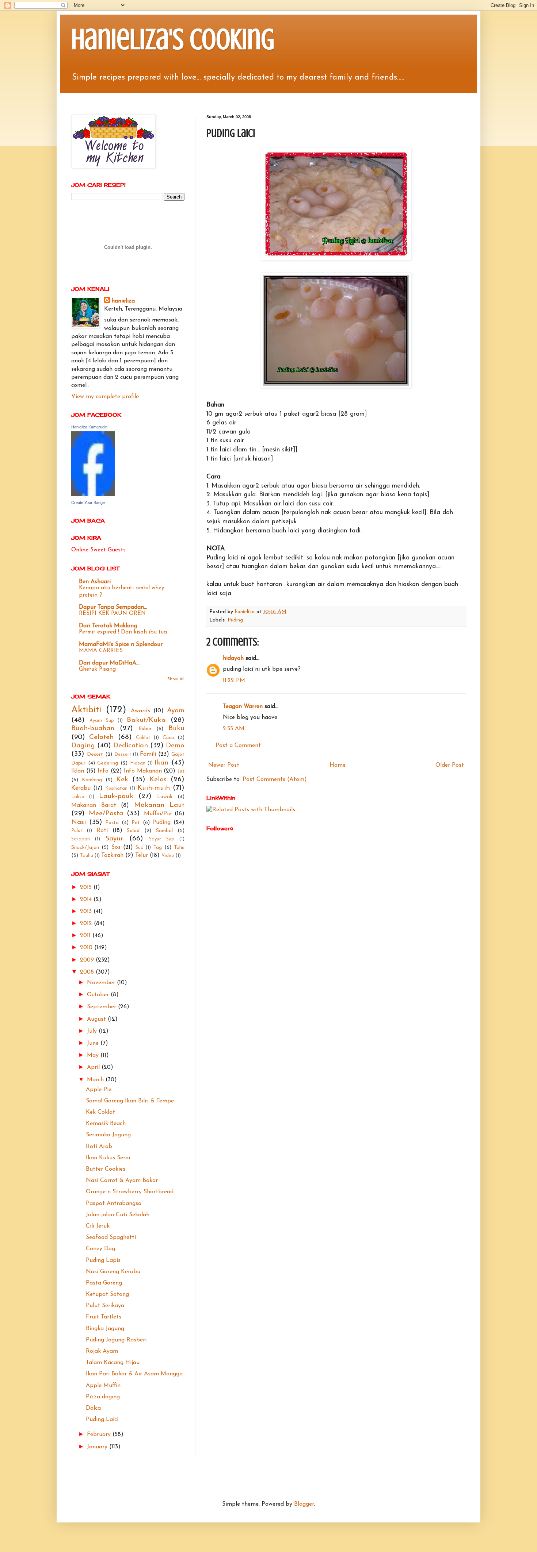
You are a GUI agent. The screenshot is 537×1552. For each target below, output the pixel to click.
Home (338, 765)
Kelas (158, 779)
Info (103, 771)
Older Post (449, 765)
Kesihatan (116, 788)
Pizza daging (103, 1397)
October (99, 995)
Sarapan (80, 839)
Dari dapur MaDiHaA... (109, 663)
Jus (181, 771)
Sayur (114, 838)
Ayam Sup (102, 720)
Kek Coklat (100, 1112)
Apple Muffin (103, 1386)
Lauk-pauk (116, 796)
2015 (87, 887)
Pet (136, 822)
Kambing (92, 780)
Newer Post (223, 765)
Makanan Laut (159, 805)
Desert (95, 754)
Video (167, 855)
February (100, 1434)
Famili (148, 754)
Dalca (93, 1408)
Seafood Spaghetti (111, 1237)
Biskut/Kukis (146, 720)
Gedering (107, 763)
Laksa (77, 796)
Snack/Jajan (85, 847)
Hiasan (137, 763)
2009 (88, 960)
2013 (87, 911)
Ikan (161, 762)
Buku (176, 728)
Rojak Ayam (102, 1351)
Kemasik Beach (106, 1124)
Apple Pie (98, 1090)
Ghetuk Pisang (97, 669)
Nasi (78, 822)
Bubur (145, 729)
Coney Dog (100, 1249)
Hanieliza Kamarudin (89, 427)
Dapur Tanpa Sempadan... (113, 607)
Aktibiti (86, 710)
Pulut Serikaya (105, 1306)
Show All (175, 679)
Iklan (77, 771)
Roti (102, 830)
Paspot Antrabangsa (113, 1203)
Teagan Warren (243, 706)
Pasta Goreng (104, 1283)
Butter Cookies (105, 1169)
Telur (141, 855)
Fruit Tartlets (103, 1317)
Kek (122, 779)
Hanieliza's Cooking (172, 39)
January (98, 1447)
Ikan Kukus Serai (108, 1158)
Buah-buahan (92, 728)
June (93, 1043)
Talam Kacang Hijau (113, 1363)
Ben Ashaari (95, 582)
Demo (175, 745)
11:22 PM (234, 680)
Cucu (168, 737)
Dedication (130, 745)
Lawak (164, 797)
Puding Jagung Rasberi (116, 1340)
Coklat (143, 737)
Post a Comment (238, 745)
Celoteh (101, 737)
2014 (87, 899)
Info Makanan (143, 771)
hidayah (233, 658)
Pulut (77, 830)
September (102, 1007)
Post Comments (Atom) (275, 779)
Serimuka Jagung (108, 1135)
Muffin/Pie (157, 814)
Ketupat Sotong (107, 1294)
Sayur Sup (161, 839)
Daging (83, 745)
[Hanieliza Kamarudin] (93, 494)
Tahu (179, 847)
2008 (88, 972)
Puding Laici (102, 1419)
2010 (87, 948)
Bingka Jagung (105, 1329)
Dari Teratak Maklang (108, 626)
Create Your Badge (88, 502)
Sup (140, 847)
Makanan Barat (93, 805)
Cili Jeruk (98, 1226)
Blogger (304, 1504)
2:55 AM (233, 729)
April (94, 1067)
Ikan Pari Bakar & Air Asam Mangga (134, 1374)
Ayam (175, 710)
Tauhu (86, 855)
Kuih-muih (153, 788)
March (96, 1080)
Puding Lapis (103, 1260)
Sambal (164, 830)
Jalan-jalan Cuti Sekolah (117, 1215)
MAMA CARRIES (101, 651)
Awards (140, 711)
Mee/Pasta (106, 813)
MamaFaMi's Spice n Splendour (121, 644)
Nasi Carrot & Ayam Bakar (122, 1180)
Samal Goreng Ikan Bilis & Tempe (130, 1101)
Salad (133, 830)
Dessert (123, 754)
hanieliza (123, 301)
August (97, 1019)
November (102, 983)
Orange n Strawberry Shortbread (130, 1192)
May (93, 1055)
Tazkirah (112, 855)
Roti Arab (99, 1146)
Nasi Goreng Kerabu (113, 1272)
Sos (116, 847)
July (93, 1031)
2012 (87, 924)
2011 (86, 936)
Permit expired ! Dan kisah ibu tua (123, 632)
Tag (157, 847)
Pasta (112, 822)
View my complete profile (105, 397)
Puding (235, 620)
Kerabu (81, 788)
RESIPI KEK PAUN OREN (112, 613)
